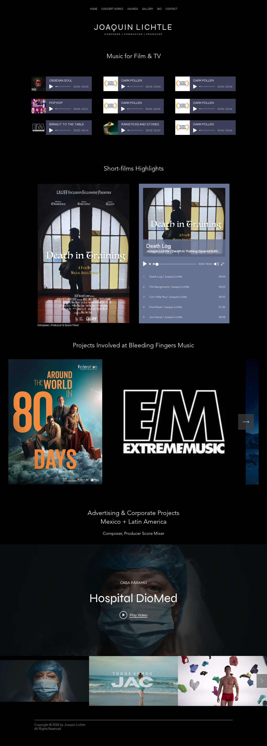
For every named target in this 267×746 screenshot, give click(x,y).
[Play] (51, 86)
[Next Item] (246, 422)
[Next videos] (262, 681)
